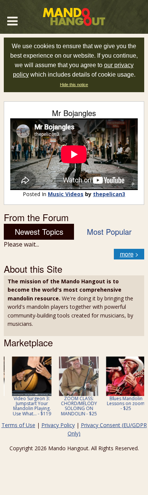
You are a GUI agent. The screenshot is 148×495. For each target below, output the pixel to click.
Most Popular (109, 231)
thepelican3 (109, 194)
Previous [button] (7, 389)
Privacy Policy (58, 425)
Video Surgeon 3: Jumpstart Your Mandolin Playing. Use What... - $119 (27, 406)
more (127, 254)
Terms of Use (18, 425)
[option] (27, 386)
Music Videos (65, 194)
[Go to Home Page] (74, 17)
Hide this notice (74, 84)
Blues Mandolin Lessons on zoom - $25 (121, 403)
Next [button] (133, 389)
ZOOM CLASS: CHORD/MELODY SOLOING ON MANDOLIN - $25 (75, 406)
